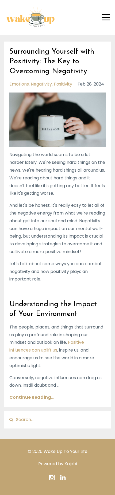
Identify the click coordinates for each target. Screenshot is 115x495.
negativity (41, 84)
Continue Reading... (31, 397)
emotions (19, 84)
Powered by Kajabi (57, 464)
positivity (63, 84)
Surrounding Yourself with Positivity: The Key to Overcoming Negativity (51, 61)
